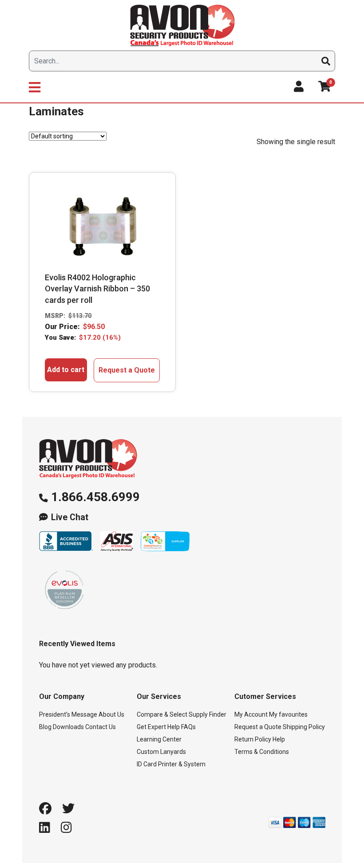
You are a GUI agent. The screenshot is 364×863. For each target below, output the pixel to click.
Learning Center (159, 739)
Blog (45, 726)
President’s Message (68, 714)
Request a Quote (127, 370)
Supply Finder (207, 714)
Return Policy (252, 739)
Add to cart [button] (65, 369)
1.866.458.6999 (95, 497)
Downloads (68, 726)
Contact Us (100, 726)
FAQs (188, 726)
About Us (111, 714)
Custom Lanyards (161, 751)
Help (279, 739)
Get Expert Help (158, 726)
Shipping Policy (304, 726)
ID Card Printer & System (171, 764)
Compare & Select (162, 714)
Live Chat (69, 517)
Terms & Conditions (261, 751)
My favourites (288, 714)
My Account (251, 714)
